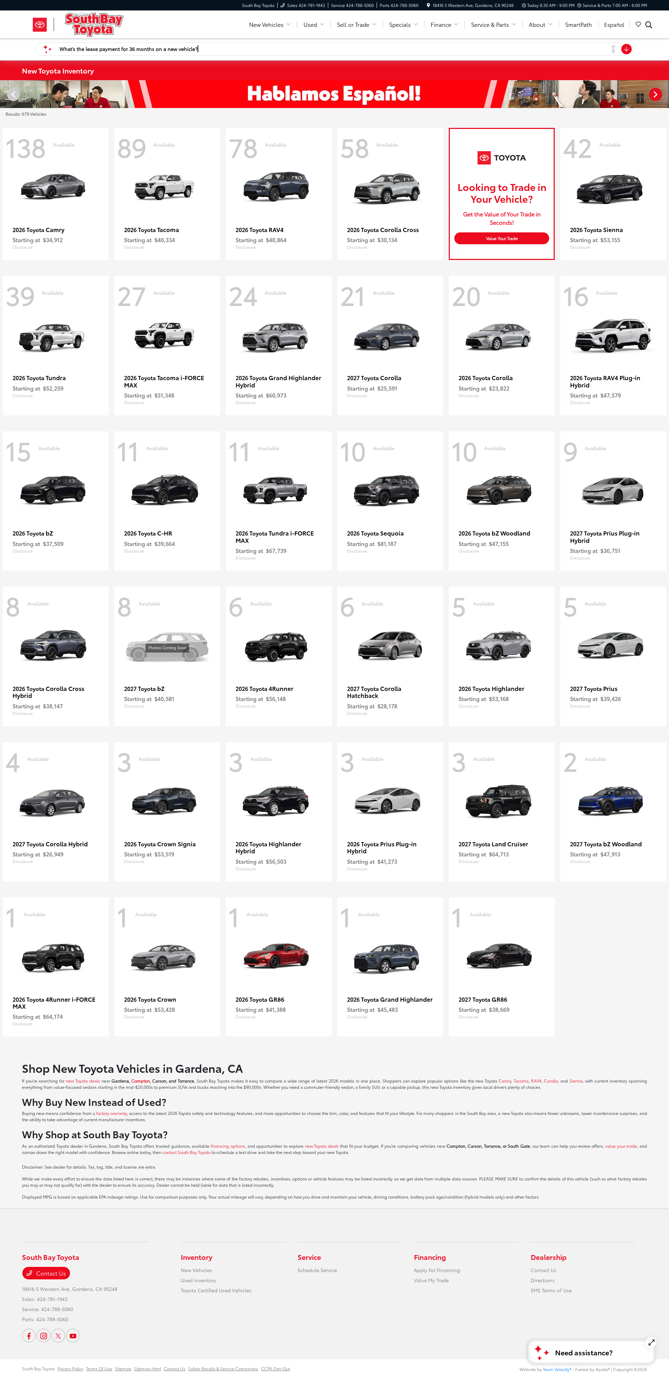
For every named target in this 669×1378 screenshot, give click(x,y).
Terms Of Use (99, 1368)
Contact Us (50, 1273)
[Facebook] (29, 1335)
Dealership (549, 1257)
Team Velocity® (557, 1369)
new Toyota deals (83, 1081)
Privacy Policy (70, 1368)
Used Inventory (198, 1280)
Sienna (576, 1081)
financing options (228, 1146)
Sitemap (123, 1368)
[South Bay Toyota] (82, 23)
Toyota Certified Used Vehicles (216, 1290)
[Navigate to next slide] (664, 94)
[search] (648, 25)
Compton (140, 1081)
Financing (430, 1257)
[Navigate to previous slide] (5, 94)
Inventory (196, 1257)
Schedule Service (317, 1270)
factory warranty (111, 1113)
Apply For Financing (437, 1270)
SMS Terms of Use (551, 1290)
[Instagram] (44, 1335)
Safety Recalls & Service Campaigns (223, 1368)
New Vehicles (196, 1270)
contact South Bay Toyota (186, 1152)
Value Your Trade (502, 238)
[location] (428, 5)
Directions (543, 1280)
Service (309, 1257)
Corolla (551, 1081)
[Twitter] (58, 1335)
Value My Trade (431, 1280)
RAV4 (536, 1081)
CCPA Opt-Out (275, 1368)
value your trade (621, 1146)
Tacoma (521, 1081)
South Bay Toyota (38, 1368)
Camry (505, 1081)
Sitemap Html (147, 1368)
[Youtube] (73, 1335)
